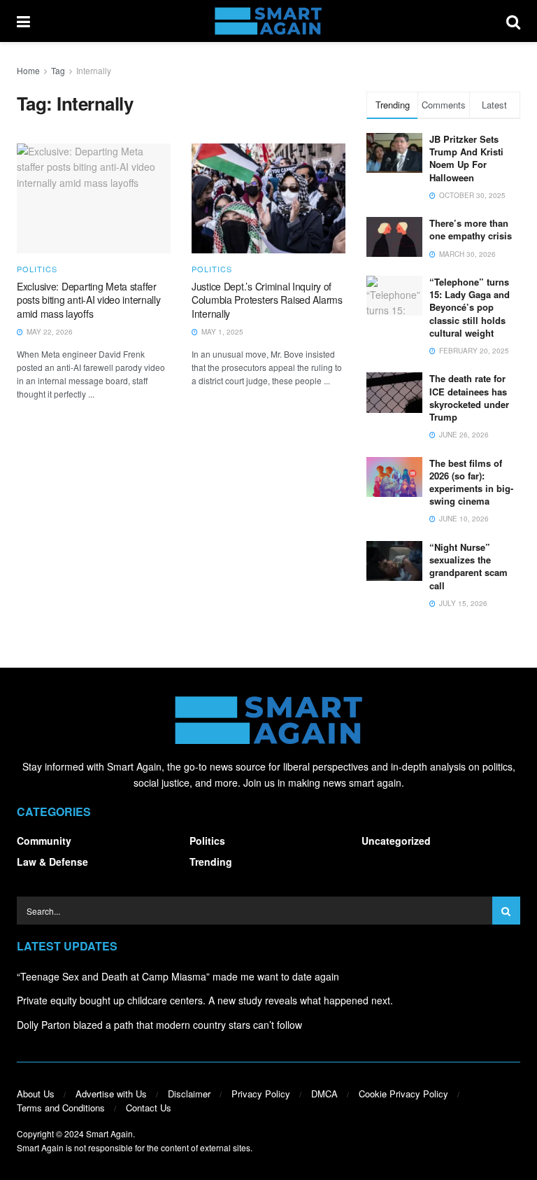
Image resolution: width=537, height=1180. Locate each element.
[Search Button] (513, 21)
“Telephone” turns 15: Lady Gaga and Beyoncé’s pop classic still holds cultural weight (469, 307)
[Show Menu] (23, 21)
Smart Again (109, 1133)
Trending (210, 862)
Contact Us (148, 1107)
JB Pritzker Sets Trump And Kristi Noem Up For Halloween (466, 158)
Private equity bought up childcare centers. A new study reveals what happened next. (205, 1000)
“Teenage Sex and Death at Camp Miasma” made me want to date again (178, 976)
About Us (36, 1093)
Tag (58, 70)
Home (28, 70)
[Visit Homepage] (268, 21)
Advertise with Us (111, 1093)
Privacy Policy (260, 1093)
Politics (37, 269)
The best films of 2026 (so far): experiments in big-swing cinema (471, 482)
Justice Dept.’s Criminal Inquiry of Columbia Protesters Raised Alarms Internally (267, 300)
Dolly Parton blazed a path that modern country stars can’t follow (159, 1025)
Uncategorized (396, 841)
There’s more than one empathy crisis (470, 229)
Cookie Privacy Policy (403, 1093)
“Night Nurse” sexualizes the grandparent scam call (468, 566)
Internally (93, 70)
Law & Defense (52, 862)
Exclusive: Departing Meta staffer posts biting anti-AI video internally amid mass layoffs (89, 300)
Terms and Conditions (61, 1107)
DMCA (324, 1093)
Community (44, 841)
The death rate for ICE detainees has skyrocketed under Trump (469, 397)
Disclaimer (189, 1093)
